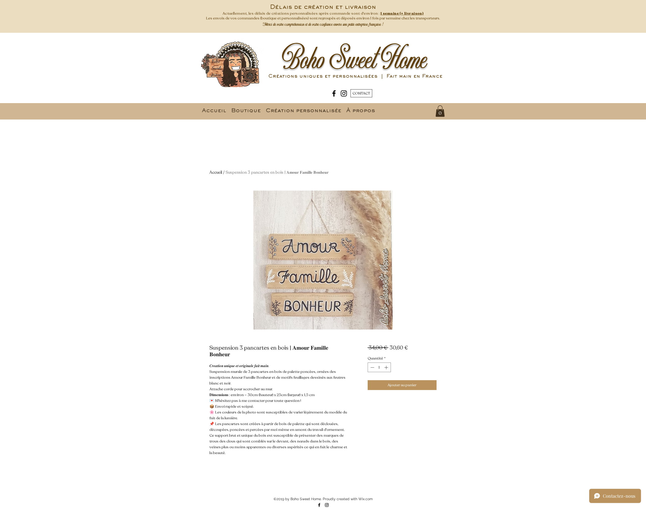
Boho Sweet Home (354, 60)
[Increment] (386, 367)
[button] (440, 111)
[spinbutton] (379, 367)
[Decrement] (371, 367)
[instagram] (344, 93)
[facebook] (334, 93)
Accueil (215, 172)
